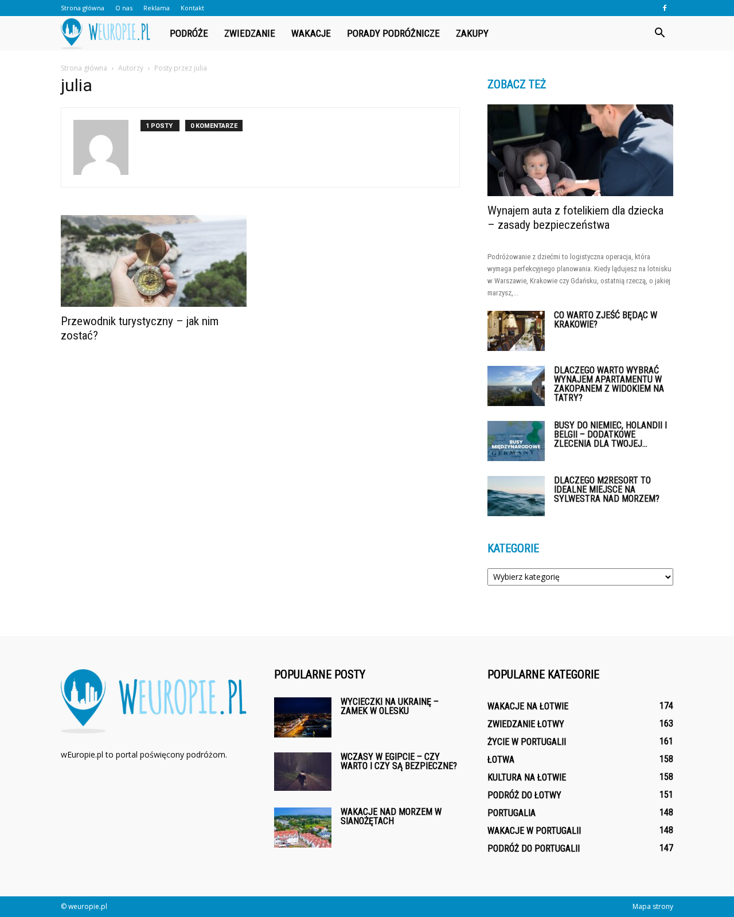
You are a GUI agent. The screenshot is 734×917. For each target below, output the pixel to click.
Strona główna (82, 7)
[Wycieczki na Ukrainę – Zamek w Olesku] (302, 717)
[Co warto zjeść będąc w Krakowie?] (516, 331)
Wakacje (311, 33)
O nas (123, 7)
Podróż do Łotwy (524, 795)
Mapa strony (653, 906)
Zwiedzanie (249, 33)
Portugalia (511, 812)
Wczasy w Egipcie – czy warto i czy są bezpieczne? (399, 761)
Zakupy (472, 33)
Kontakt (192, 7)
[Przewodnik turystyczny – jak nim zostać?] (154, 261)
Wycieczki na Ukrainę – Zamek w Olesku (390, 706)
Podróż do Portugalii (533, 848)
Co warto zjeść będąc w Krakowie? (605, 320)
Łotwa (500, 759)
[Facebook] (664, 8)
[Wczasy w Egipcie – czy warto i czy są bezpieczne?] (302, 771)
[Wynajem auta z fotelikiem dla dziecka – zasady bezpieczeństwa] (580, 150)
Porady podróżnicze (393, 33)
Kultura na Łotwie (526, 777)
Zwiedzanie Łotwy (525, 724)
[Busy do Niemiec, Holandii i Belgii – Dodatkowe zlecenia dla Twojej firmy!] (516, 441)
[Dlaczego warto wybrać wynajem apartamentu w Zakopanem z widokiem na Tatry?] (516, 386)
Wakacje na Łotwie (527, 706)
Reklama (156, 7)
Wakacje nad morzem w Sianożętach (391, 816)
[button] (659, 33)
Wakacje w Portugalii (534, 830)
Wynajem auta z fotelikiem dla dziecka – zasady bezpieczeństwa (575, 218)
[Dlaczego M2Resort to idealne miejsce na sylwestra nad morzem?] (516, 496)
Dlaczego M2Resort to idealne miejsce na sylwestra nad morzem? (606, 489)
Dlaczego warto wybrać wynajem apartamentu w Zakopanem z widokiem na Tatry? (609, 384)
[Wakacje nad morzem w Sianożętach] (302, 827)
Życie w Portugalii (526, 741)
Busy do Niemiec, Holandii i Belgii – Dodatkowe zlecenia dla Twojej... (610, 434)
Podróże (189, 33)
